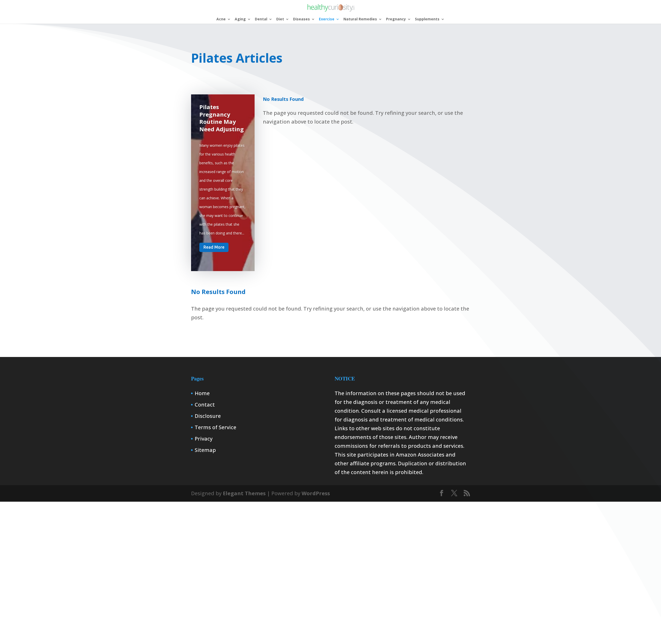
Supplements (427, 19)
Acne (221, 19)
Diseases (301, 19)
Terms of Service (215, 427)
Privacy (204, 438)
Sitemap (205, 449)
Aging (240, 19)
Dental (261, 19)
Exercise (326, 19)
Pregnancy (396, 19)
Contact (205, 404)
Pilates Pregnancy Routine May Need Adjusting (221, 118)
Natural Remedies (360, 19)
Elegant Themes (244, 493)
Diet (280, 19)
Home (202, 393)
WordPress (316, 493)
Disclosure (208, 415)
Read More (213, 247)
